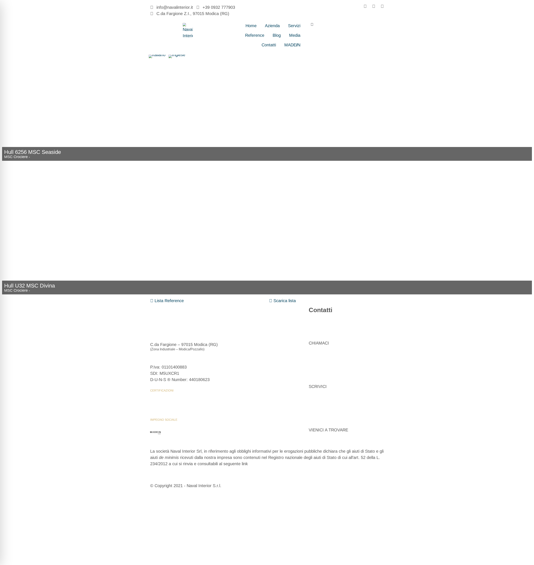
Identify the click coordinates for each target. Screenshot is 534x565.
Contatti (269, 45)
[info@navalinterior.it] (314, 366)
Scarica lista (284, 300)
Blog (277, 35)
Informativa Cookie (203, 405)
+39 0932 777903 (325, 332)
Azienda (272, 25)
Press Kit (157, 412)
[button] (312, 24)
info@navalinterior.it (327, 376)
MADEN (292, 45)
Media (294, 35)
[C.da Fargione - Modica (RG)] (314, 409)
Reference (254, 35)
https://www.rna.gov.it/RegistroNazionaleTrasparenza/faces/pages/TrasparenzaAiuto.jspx (232, 470)
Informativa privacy (166, 405)
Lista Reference (168, 300)
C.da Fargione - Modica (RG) (336, 419)
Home (251, 25)
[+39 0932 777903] (314, 322)
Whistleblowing (163, 397)
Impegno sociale (163, 419)
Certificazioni (162, 390)
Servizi (294, 25)
